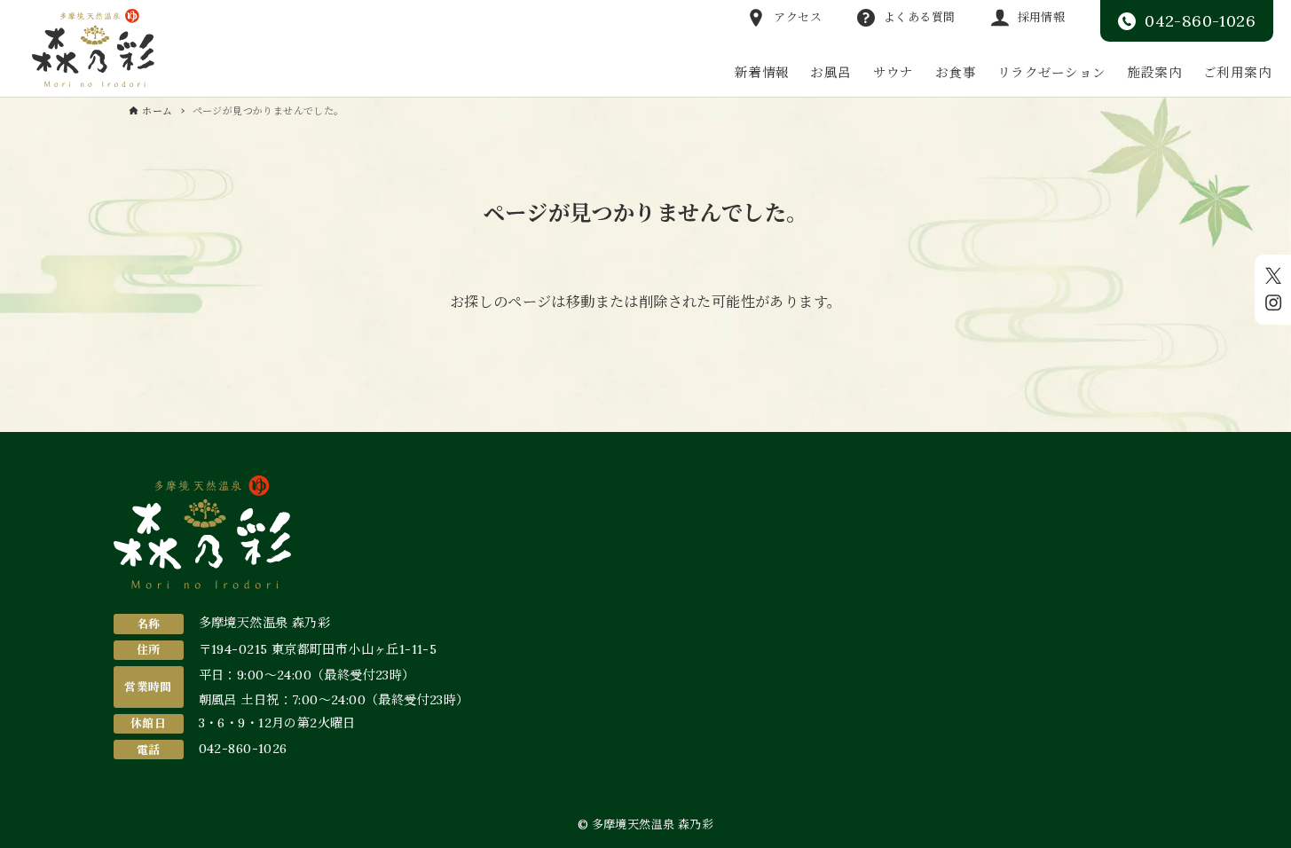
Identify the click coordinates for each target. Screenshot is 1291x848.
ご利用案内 (1237, 72)
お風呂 (830, 72)
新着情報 (762, 72)
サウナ (893, 72)
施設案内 (1154, 72)
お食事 (955, 72)
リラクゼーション (1051, 72)
